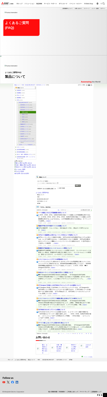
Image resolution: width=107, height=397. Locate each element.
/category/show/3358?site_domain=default (19, 105)
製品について (17, 85)
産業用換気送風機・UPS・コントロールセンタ (26, 157)
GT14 (25, 117)
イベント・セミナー (75, 3)
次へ (91, 333)
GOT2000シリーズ (26, 107)
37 (88, 333)
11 (77, 333)
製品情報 (39, 3)
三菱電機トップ (96, 392)
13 (81, 333)
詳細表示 (48, 221)
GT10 (25, 121)
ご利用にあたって (72, 392)
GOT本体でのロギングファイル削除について (51, 309)
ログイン (103, 8)
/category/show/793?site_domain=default (16, 152)
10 (75, 333)
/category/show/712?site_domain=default (16, 100)
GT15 (25, 114)
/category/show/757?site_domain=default (16, 154)
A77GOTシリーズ (25, 131)
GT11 (25, 119)
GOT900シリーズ (25, 126)
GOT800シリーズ (25, 129)
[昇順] (91, 209)
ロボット (20, 147)
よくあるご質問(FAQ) (42, 192)
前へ (59, 210)
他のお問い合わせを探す (21, 173)
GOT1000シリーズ (40, 85)
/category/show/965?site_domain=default (19, 136)
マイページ (87, 8)
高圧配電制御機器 (22, 152)
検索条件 (39, 188)
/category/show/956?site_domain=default (19, 141)
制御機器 (21, 92)
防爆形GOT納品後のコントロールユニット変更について (55, 248)
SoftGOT (24, 136)
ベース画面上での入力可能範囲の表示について (52, 212)
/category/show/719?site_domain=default (16, 149)
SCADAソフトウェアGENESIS (27, 144)
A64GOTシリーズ (25, 133)
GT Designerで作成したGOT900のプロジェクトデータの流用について (59, 285)
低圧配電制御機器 (23, 149)
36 (86, 333)
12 (79, 333)
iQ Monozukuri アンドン (27, 138)
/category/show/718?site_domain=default (19, 126)
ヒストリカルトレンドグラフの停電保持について (53, 259)
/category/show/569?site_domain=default (16, 97)
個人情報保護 (52, 392)
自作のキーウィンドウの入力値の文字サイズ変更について (55, 272)
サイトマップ (84, 392)
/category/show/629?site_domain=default (16, 93)
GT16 (25, 112)
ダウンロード (63, 3)
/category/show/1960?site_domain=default (19, 107)
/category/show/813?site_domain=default (16, 157)
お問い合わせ (78, 8)
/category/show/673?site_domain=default (16, 147)
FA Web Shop (88, 3)
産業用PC (21, 90)
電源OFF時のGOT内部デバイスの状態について (52, 226)
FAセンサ (20, 95)
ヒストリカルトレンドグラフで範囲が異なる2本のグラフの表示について (60, 298)
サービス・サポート (50, 3)
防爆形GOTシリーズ (26, 124)
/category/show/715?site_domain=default (19, 110)
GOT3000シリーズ (26, 105)
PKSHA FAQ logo (101, 395)
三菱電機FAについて (67, 8)
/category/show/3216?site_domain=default (19, 124)
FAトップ (19, 3)
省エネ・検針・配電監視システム (26, 154)
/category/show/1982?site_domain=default (16, 95)
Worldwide (97, 3)
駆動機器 (21, 97)
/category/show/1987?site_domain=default (16, 90)
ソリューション (29, 3)
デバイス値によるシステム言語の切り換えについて (53, 322)
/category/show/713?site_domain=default (17, 102)
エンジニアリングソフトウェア (27, 142)
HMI (23, 85)
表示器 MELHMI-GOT (30, 85)
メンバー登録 (95, 8)
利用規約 (62, 392)
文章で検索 (62, 188)
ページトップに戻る (87, 356)
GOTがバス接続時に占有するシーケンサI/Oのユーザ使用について (58, 235)
